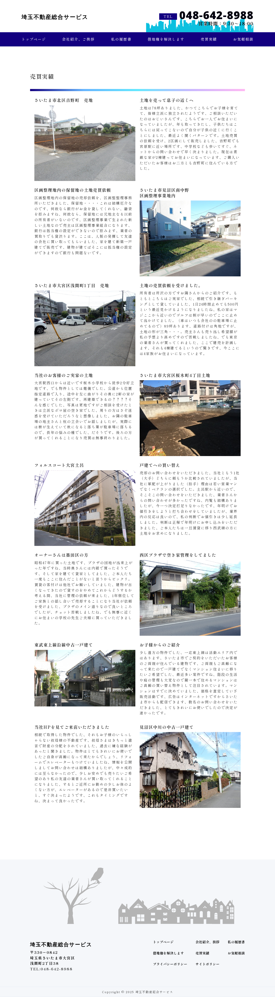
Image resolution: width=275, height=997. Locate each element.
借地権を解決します (166, 39)
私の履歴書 (121, 39)
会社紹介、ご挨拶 (78, 39)
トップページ (33, 39)
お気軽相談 (243, 39)
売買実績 (209, 39)
